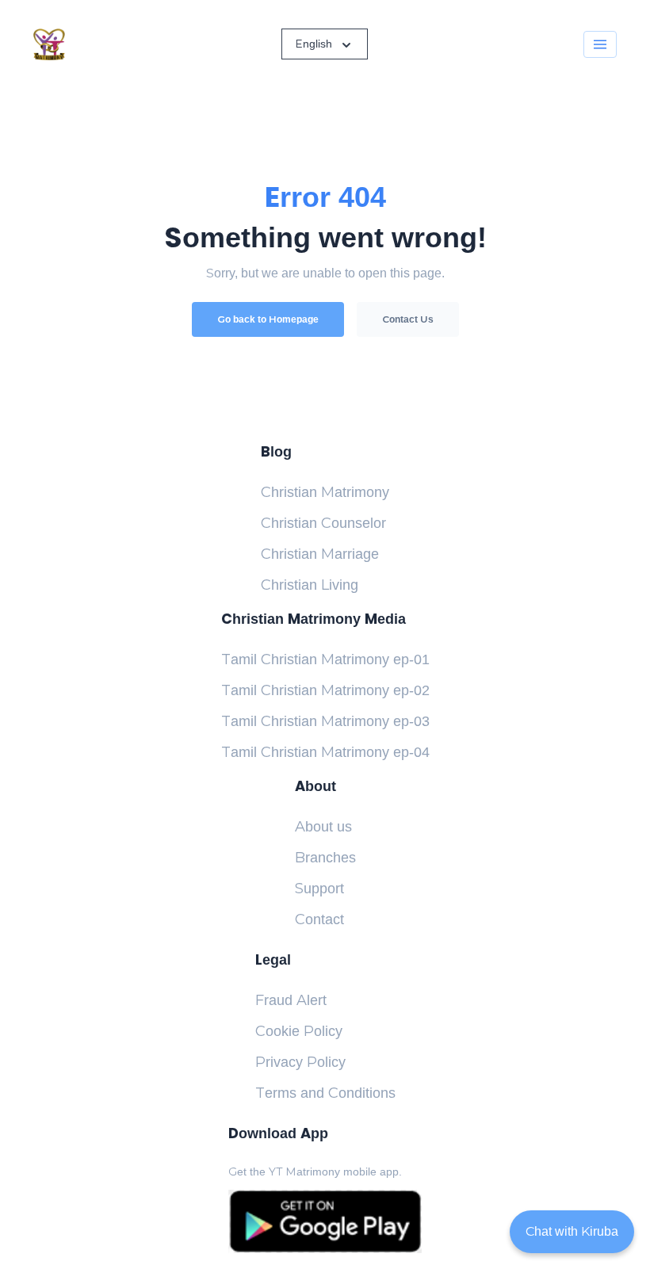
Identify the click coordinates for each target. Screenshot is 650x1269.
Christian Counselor (323, 523)
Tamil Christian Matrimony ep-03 (325, 721)
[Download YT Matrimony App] (324, 1221)
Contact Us (408, 319)
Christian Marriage (320, 554)
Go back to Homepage (268, 319)
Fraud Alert (291, 1000)
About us (323, 827)
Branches (325, 858)
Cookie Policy (298, 1031)
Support (319, 888)
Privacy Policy (300, 1062)
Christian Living (309, 585)
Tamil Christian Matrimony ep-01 (325, 659)
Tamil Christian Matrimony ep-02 (325, 690)
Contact (319, 919)
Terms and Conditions (325, 1093)
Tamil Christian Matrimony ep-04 (325, 752)
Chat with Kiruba (572, 1231)
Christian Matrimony (325, 492)
